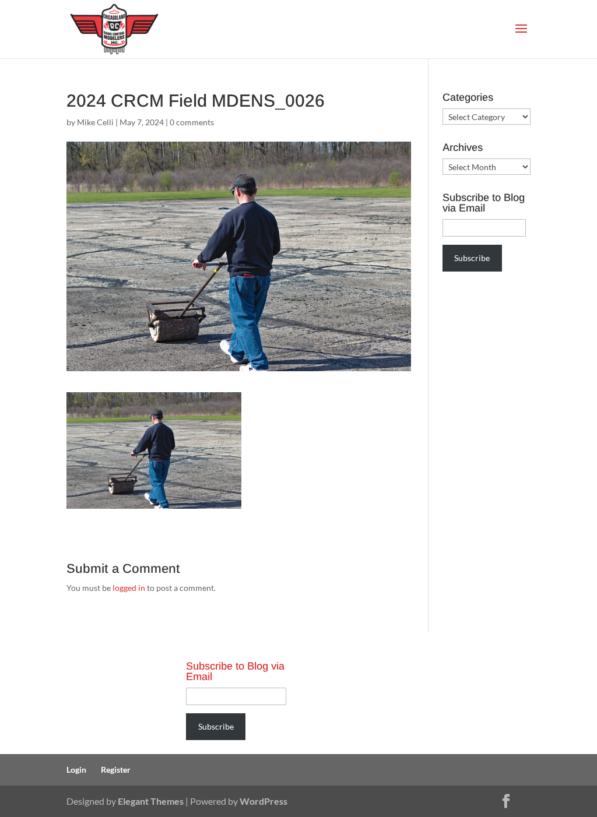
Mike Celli (95, 122)
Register (116, 769)
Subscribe (472, 258)
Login (76, 769)
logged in (129, 588)
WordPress (263, 801)
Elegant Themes (151, 801)
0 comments (192, 122)
